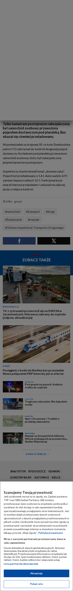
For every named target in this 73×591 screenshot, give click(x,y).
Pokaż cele (36, 583)
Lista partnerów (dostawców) (21, 563)
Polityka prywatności (50, 532)
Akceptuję (36, 573)
